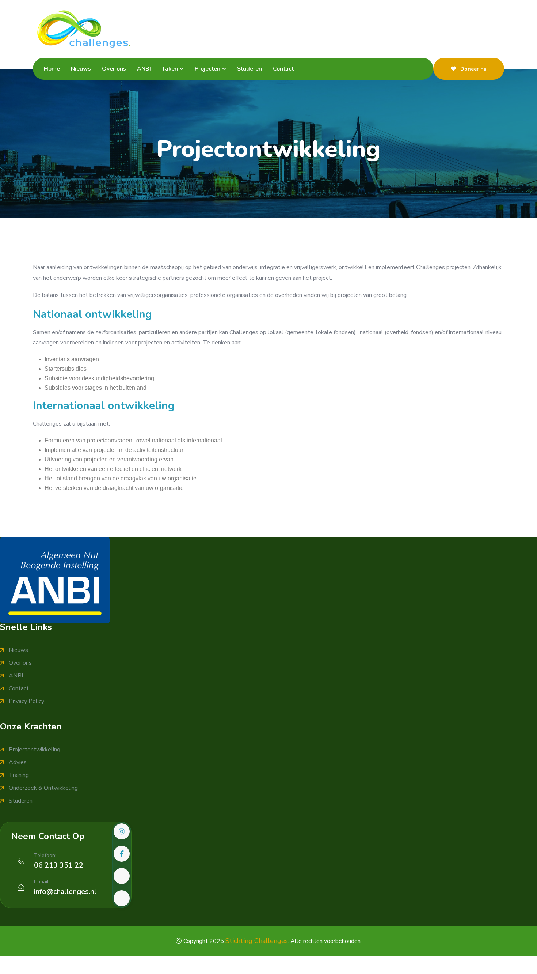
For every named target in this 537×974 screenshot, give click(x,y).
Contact (283, 69)
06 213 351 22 (58, 865)
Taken (170, 69)
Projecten (207, 69)
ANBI (144, 69)
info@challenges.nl (65, 891)
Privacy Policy (26, 701)
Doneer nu (473, 68)
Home (52, 69)
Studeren (249, 69)
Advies (18, 762)
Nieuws (81, 69)
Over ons (114, 69)
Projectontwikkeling (34, 750)
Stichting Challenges (256, 940)
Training (19, 775)
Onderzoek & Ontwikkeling (43, 788)
